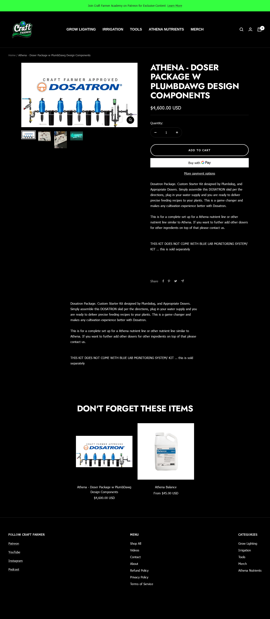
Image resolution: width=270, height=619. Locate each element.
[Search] (241, 29)
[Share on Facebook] (163, 281)
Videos (134, 550)
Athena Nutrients (166, 29)
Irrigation (113, 29)
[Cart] (259, 29)
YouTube (14, 552)
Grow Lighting (81, 29)
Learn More (174, 6)
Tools (136, 29)
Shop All (135, 543)
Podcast (13, 569)
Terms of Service (141, 584)
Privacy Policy (139, 577)
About (134, 564)
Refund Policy (139, 570)
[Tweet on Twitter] (175, 281)
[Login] (250, 29)
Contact (135, 557)
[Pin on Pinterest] (169, 281)
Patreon (13, 543)
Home (12, 55)
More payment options (199, 173)
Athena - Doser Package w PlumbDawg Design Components (104, 489)
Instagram (15, 561)
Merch (197, 29)
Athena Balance (166, 487)
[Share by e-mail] (182, 281)
